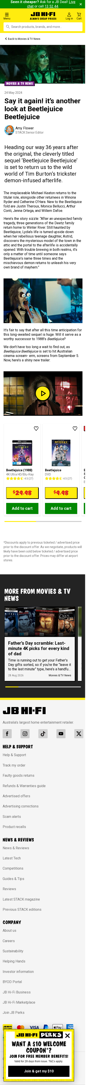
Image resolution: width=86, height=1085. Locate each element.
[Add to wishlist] (36, 428)
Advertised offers (16, 796)
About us (9, 930)
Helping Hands (14, 961)
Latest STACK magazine (21, 899)
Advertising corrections (21, 806)
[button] (15, 16)
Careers (9, 941)
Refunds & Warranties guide (24, 786)
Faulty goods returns (18, 775)
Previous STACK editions (22, 909)
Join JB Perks (13, 1012)
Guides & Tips (13, 879)
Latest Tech (12, 858)
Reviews (9, 889)
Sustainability (13, 951)
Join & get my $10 (39, 1071)
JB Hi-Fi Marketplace (19, 1002)
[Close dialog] (67, 1035)
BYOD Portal (12, 982)
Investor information (18, 972)
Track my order (14, 765)
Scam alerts (12, 817)
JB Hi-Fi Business (17, 992)
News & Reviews (16, 848)
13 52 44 (51, 6)
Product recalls (14, 827)
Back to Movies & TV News (24, 38)
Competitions (13, 868)
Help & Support (14, 755)
